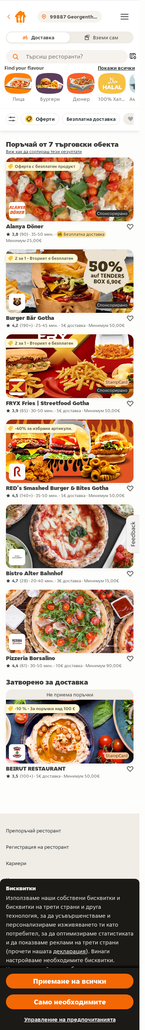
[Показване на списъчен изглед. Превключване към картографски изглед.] (132, 57)
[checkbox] (18, 88)
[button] (16, 17)
